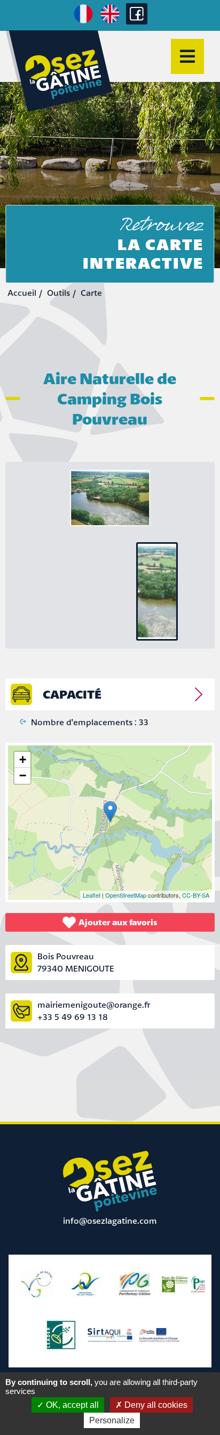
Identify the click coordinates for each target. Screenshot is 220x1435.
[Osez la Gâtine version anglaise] (110, 21)
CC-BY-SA (195, 895)
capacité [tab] (72, 694)
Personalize (112, 1420)
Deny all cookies (154, 1404)
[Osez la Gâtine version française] (83, 21)
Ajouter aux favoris (118, 922)
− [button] (22, 775)
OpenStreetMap (125, 895)
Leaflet (91, 895)
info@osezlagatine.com (110, 1220)
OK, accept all (71, 1404)
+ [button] (22, 759)
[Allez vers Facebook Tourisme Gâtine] (136, 21)
